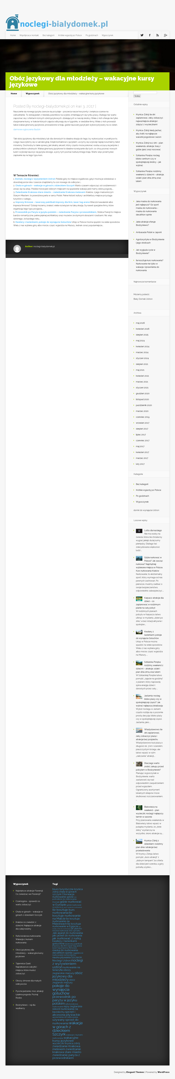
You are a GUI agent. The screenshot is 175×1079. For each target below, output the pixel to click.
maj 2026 (140, 323)
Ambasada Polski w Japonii (149, 232)
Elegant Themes (135, 1072)
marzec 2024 (142, 352)
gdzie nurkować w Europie (67, 903)
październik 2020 (144, 405)
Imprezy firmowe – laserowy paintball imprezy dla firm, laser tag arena (53, 202)
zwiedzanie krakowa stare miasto (66, 1050)
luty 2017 (140, 464)
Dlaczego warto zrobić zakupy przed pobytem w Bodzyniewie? (150, 766)
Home (13, 35)
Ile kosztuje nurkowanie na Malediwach (66, 921)
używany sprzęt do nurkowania (65, 1021)
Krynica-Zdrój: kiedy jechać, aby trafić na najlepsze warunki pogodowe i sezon (149, 133)
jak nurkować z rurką (66, 938)
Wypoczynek (107, 35)
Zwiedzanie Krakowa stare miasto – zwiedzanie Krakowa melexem (50, 192)
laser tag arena (75, 946)
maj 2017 (140, 446)
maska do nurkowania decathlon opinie (65, 951)
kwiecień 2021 (142, 376)
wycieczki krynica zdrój (66, 1043)
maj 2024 (140, 340)
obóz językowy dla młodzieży (67, 976)
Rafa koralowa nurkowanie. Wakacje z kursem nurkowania (28, 939)
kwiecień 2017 (142, 452)
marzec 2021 (142, 382)
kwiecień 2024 (142, 346)
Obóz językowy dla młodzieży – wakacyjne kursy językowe (29, 953)
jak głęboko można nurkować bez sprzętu (67, 929)
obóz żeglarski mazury (63, 981)
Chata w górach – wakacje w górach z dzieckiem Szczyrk (45, 185)
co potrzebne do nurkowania (64, 898)
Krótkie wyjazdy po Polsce (70, 35)
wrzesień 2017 (142, 423)
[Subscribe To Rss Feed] (157, 35)
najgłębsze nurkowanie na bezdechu (67, 954)
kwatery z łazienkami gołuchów (64, 942)
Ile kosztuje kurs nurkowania (63, 911)
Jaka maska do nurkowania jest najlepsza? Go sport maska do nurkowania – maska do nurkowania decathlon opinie (148, 208)
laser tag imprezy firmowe (64, 948)
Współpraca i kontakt (29, 35)
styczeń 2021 (142, 387)
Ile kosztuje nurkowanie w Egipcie (66, 925)
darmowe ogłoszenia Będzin (26, 129)
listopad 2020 (142, 399)
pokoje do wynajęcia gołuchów (61, 989)
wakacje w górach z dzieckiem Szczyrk (67, 1028)
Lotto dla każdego (153, 530)
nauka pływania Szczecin (67, 957)
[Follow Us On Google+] (165, 35)
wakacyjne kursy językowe (65, 1039)
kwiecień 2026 (142, 329)
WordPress (163, 1072)
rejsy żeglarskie (73, 1006)
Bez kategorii (48, 35)
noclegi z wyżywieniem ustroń (67, 963)
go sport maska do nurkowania (71, 907)
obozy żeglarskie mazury (63, 972)
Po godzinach (92, 35)
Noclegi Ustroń (61, 960)
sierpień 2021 (142, 364)
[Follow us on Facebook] (150, 35)
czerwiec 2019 (143, 417)
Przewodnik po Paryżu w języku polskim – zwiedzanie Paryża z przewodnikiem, (56, 212)
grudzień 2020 (143, 393)
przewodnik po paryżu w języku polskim (64, 1000)
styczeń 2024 (142, 358)
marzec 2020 (142, 411)
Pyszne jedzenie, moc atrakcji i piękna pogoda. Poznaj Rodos (29, 994)
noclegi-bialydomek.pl (51, 106)
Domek (55, 902)
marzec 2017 (142, 458)
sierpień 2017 (142, 429)
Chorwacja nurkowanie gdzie (63, 895)
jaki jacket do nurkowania (67, 935)
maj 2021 (140, 370)
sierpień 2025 (142, 335)
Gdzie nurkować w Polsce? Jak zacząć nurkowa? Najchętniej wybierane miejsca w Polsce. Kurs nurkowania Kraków (149, 564)
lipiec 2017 (141, 434)
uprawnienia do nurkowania (65, 1017)
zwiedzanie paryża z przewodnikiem (66, 1056)
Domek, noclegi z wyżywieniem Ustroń (35, 179)
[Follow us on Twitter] (142, 35)
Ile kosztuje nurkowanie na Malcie (66, 915)
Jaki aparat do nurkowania (67, 933)
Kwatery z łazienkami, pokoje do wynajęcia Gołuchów (43, 222)
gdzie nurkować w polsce (66, 906)
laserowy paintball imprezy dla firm (67, 945)
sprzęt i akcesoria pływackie (66, 1013)
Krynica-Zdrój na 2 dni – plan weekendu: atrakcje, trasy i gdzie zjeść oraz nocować (149, 146)
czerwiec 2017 (142, 440)
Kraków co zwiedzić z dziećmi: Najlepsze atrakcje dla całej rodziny (28, 925)
